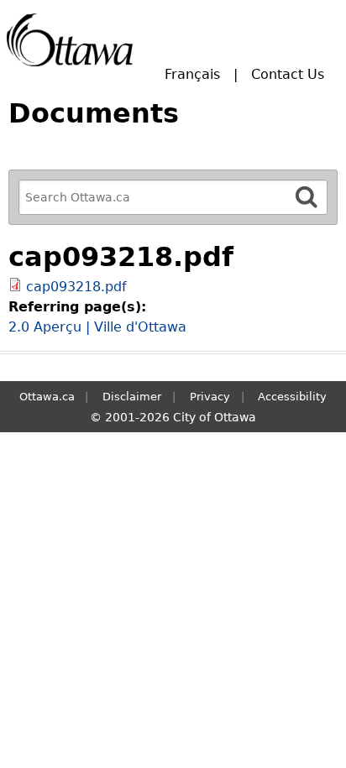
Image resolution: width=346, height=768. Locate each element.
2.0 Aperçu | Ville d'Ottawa (97, 327)
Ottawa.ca (47, 396)
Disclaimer (131, 396)
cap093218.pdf (76, 287)
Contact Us (287, 74)
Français (192, 74)
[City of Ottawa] (69, 40)
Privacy (210, 396)
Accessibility (292, 396)
